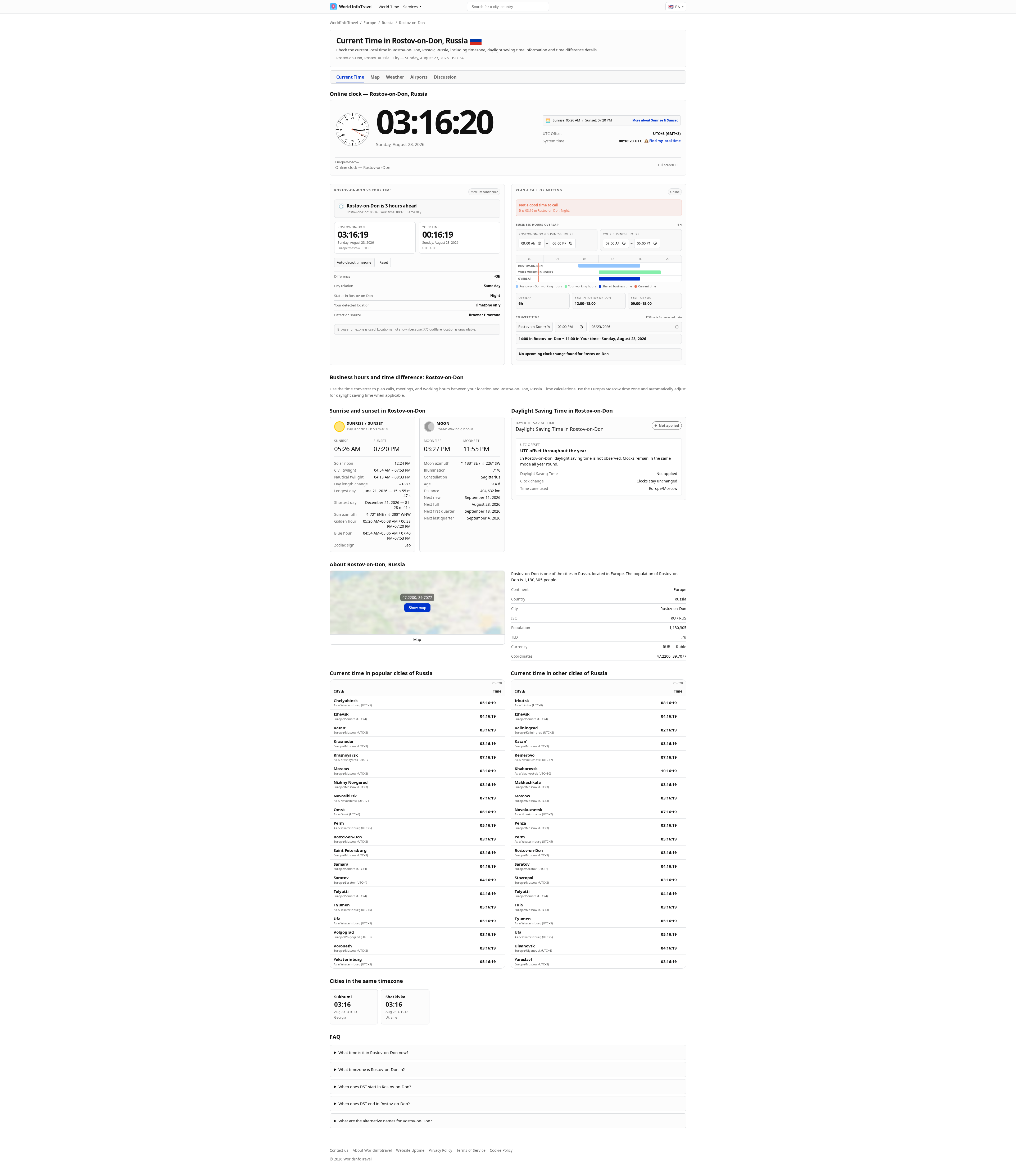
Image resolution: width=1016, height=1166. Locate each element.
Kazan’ (340, 727)
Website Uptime (410, 1150)
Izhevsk (341, 714)
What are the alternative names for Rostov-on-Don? (385, 1120)
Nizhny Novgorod (351, 782)
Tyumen (342, 904)
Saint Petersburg (350, 850)
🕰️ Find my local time (662, 140)
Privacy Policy (440, 1150)
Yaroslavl (523, 959)
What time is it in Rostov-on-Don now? (373, 1052)
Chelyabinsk (346, 700)
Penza (520, 823)
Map (375, 77)
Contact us (339, 1150)
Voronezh (343, 945)
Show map (417, 607)
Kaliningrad (526, 727)
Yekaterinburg (348, 959)
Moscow (341, 768)
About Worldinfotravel (372, 1150)
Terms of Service (471, 1150)
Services (410, 6)
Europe (370, 22)
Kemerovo (524, 755)
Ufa (337, 918)
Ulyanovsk (525, 945)
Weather (395, 77)
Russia (387, 22)
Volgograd (344, 932)
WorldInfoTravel (344, 22)
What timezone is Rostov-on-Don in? (371, 1069)
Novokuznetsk (528, 809)
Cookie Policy (501, 1150)
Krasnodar (344, 741)
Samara (341, 864)
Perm (339, 823)
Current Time (350, 77)
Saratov (341, 877)
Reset (383, 262)
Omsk (339, 809)
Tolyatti (341, 891)
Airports (419, 77)
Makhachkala (528, 782)
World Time (389, 6)
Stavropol (524, 877)
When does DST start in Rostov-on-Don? (374, 1086)
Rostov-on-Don (348, 836)
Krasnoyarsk (346, 755)
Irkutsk (522, 700)
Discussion (445, 77)
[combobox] (508, 6)
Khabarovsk (526, 768)
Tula (519, 904)
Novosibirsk (345, 795)
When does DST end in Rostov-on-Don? (374, 1103)
